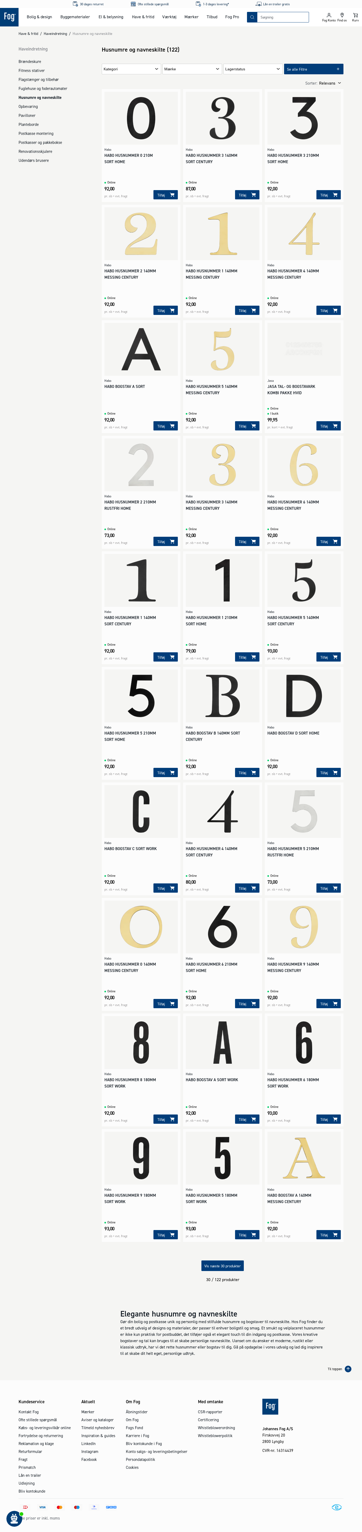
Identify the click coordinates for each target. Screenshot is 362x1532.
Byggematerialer (75, 16)
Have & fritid (143, 16)
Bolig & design (39, 16)
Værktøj (169, 16)
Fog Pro (232, 16)
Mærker (191, 16)
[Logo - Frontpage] (9, 17)
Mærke (170, 69)
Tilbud (212, 16)
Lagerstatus (235, 69)
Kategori (111, 69)
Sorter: (311, 83)
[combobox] (283, 17)
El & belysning (111, 16)
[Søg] (252, 17)
